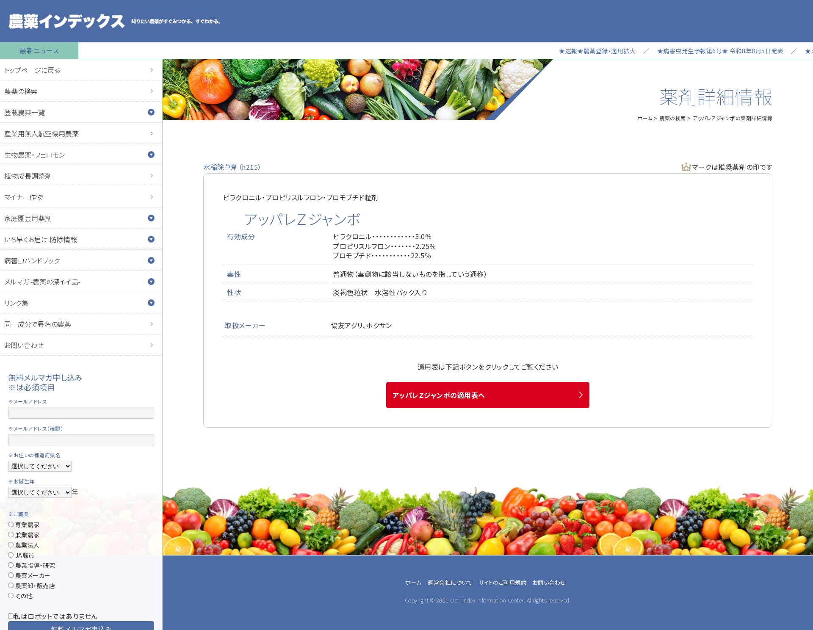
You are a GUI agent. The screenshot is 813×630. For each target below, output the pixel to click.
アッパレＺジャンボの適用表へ (439, 395)
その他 (23, 595)
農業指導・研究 (34, 565)
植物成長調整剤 (28, 176)
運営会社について (450, 582)
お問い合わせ (24, 345)
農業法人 (27, 545)
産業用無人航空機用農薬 (41, 133)
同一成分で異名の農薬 (37, 324)
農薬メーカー (32, 575)
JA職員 (24, 555)
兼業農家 (27, 535)
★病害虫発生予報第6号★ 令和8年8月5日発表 (703, 51)
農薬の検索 (21, 91)
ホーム (645, 118)
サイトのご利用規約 (502, 582)
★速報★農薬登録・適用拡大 (580, 51)
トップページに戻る (32, 70)
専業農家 (27, 524)
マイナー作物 (23, 197)
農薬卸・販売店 (34, 585)
